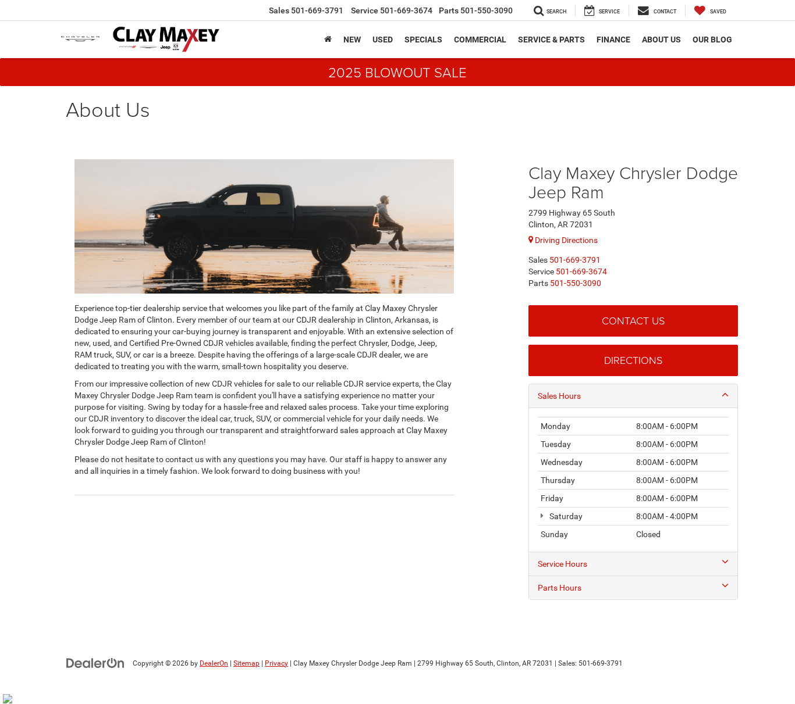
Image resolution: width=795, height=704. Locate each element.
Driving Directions (565, 240)
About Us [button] (661, 39)
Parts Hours (559, 587)
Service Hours (562, 564)
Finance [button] (613, 39)
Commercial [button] (480, 39)
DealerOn (214, 663)
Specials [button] (423, 39)
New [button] (352, 39)
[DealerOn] (95, 662)
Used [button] (382, 39)
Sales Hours (559, 396)
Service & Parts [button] (551, 39)
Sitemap (246, 663)
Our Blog (712, 39)
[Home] (328, 39)
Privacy (276, 663)
